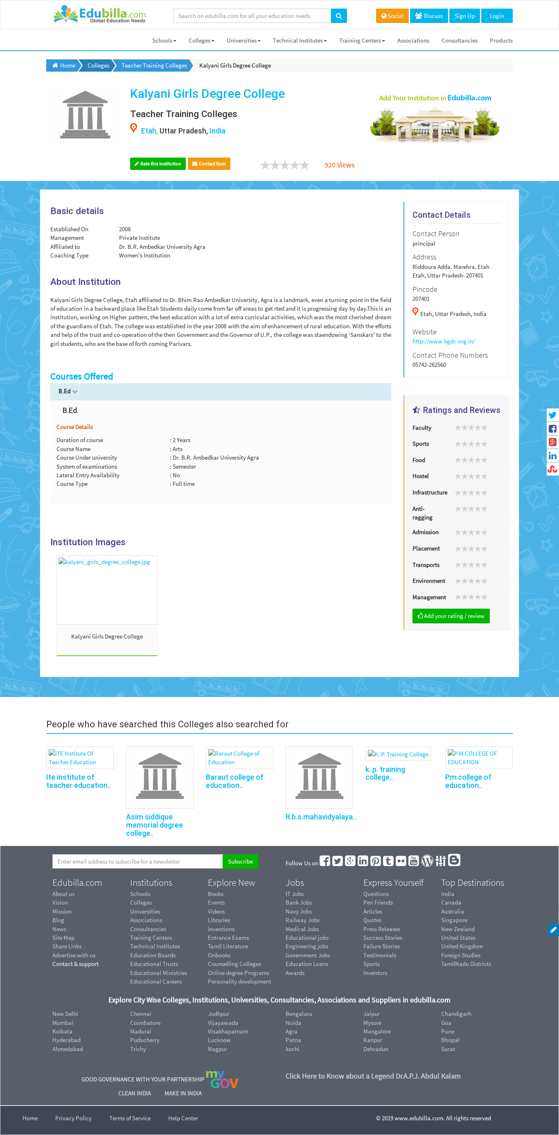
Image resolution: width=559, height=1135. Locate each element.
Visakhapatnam (228, 1031)
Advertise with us (73, 955)
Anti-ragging (422, 513)
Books (215, 894)
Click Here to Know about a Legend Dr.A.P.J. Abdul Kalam (373, 1076)
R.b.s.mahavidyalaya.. (321, 816)
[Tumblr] (388, 863)
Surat (448, 1049)
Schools (162, 40)
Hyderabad (66, 1040)
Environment (428, 580)
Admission (425, 532)
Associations (413, 40)
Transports (426, 565)
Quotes (372, 920)
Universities (242, 40)
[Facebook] (325, 863)
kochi (293, 1049)
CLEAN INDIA (135, 1093)
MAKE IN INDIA (183, 1093)
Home (30, 1118)
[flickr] (401, 863)
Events (216, 902)
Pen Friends (378, 902)
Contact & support (75, 964)
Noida (293, 1023)
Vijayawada (223, 1023)
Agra (292, 1031)
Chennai (140, 1014)
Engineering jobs (307, 946)
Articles (372, 911)
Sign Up (465, 16)
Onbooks (219, 955)
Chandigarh (456, 1014)
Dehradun (375, 1049)
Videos (216, 911)
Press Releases (381, 929)
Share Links (66, 946)
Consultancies (460, 40)
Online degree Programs (238, 973)
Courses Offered (81, 376)
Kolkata (62, 1031)
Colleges (199, 40)
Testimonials (379, 955)
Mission (62, 911)
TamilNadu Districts (466, 964)
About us (63, 894)
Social (395, 16)
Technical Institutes (298, 40)
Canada (451, 902)
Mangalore (377, 1031)
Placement (426, 548)
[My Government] (222, 1079)
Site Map (63, 937)
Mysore (372, 1023)
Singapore (454, 920)
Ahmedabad (67, 1049)
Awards (295, 973)
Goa (446, 1023)
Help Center (183, 1118)
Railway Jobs (303, 920)
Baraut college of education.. (235, 781)
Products (501, 40)
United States (458, 937)
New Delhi (65, 1014)
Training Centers (360, 40)
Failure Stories (381, 946)
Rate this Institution (160, 163)
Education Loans (307, 964)
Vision (60, 902)
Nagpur (217, 1049)
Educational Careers (156, 981)
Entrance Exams (228, 937)
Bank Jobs (299, 902)
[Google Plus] (350, 863)
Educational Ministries (158, 973)
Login (497, 16)
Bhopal (450, 1040)
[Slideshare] (441, 863)
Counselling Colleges (234, 964)
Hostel (420, 476)
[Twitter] (338, 863)
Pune (447, 1031)
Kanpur (372, 1040)
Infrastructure (429, 492)
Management (429, 597)
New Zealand (458, 929)
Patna (293, 1040)
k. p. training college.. (385, 773)
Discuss (433, 16)
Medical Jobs (302, 929)
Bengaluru (299, 1014)
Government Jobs (308, 955)
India (447, 894)
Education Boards (153, 955)
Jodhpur (218, 1014)
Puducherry (145, 1040)
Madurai (140, 1031)
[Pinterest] (376, 863)
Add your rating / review (454, 616)
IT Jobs (295, 894)
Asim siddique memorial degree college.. (154, 824)
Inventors (375, 973)
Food (418, 460)
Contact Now (212, 163)
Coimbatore (145, 1023)
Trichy (138, 1049)
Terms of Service (130, 1118)
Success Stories (382, 937)
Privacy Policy (73, 1118)
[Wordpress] (427, 863)
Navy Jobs (299, 911)
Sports (420, 443)
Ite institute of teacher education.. (78, 781)
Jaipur (371, 1014)
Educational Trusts (154, 964)
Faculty (421, 427)
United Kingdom (462, 946)
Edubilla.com (77, 882)
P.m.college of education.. (468, 781)
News (59, 929)
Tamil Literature (228, 946)
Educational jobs (307, 937)
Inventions (221, 929)
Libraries (219, 920)
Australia (452, 911)
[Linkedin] (363, 863)
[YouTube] (414, 863)
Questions (376, 894)
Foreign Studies (460, 955)
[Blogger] (454, 863)
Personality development (239, 981)
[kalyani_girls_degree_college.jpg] (107, 590)
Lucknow (219, 1040)
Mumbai (62, 1023)
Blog (58, 920)
